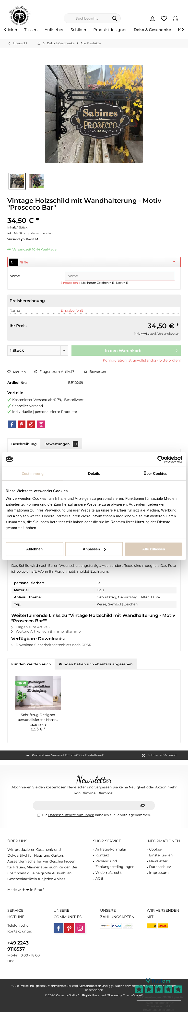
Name (15, 276)
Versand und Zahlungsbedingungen (114, 864)
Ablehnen (34, 549)
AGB (99, 878)
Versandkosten (90, 986)
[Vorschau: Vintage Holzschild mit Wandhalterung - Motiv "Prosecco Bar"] (17, 181)
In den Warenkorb (123, 350)
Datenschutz (160, 866)
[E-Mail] (31, 424)
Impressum (159, 872)
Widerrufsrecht (108, 872)
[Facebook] (12, 424)
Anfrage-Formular (110, 849)
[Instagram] (41, 424)
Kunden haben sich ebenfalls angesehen (96, 664)
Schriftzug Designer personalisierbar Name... (38, 717)
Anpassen (91, 549)
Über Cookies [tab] (155, 473)
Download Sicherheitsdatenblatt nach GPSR (53, 645)
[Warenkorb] (175, 18)
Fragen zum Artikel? (56, 371)
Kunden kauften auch (31, 664)
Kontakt (102, 855)
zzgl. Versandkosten (38, 233)
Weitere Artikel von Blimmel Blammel (48, 631)
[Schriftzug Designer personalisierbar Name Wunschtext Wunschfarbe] (38, 693)
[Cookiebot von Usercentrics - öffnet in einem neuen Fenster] (161, 459)
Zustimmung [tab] (33, 473)
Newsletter (158, 861)
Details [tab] (94, 473)
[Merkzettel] (164, 18)
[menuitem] (175, 18)
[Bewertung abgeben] (94, 214)
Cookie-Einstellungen (161, 852)
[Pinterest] (21, 424)
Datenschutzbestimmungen (71, 815)
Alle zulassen (153, 549)
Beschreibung (24, 444)
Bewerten (97, 371)
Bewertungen (61, 444)
